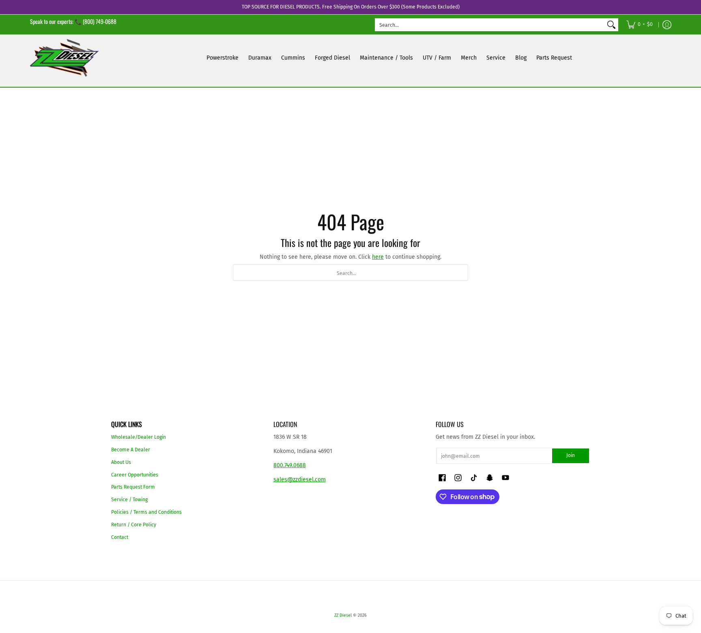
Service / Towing (129, 499)
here (378, 256)
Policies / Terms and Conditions (146, 512)
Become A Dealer (130, 450)
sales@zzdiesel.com (299, 479)
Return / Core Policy (133, 525)
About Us (121, 462)
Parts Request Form (133, 487)
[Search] (611, 25)
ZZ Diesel (343, 615)
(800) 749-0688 (99, 21)
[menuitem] (639, 24)
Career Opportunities (134, 475)
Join (570, 455)
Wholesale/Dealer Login (138, 437)
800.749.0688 (289, 465)
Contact (119, 537)
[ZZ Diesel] (64, 58)
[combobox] (490, 25)
